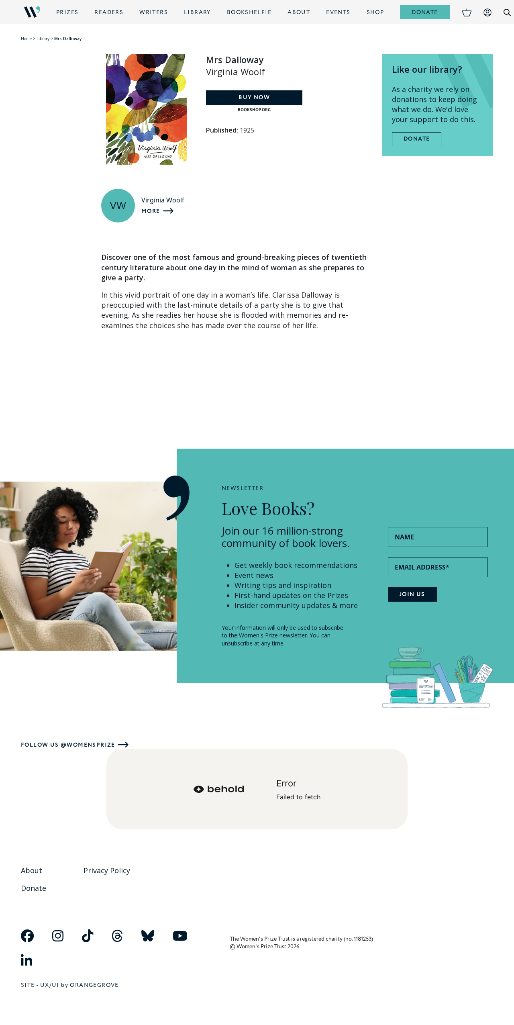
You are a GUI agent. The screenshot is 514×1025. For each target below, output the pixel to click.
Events (338, 12)
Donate (425, 12)
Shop (375, 12)
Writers (153, 12)
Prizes (67, 12)
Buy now (254, 98)
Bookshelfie (249, 12)
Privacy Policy (107, 870)
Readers (108, 12)
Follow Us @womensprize (68, 745)
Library (197, 12)
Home (26, 38)
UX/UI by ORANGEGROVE (79, 985)
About (299, 12)
